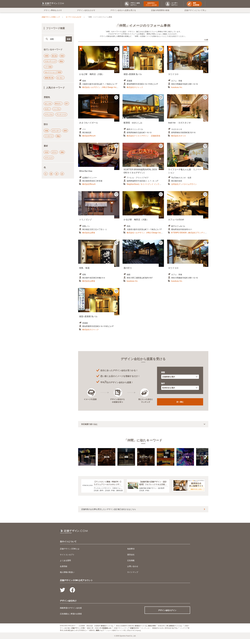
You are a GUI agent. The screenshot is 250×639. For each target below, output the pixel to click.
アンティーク (61, 114)
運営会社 (131, 554)
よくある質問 (65, 560)
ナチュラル (49, 114)
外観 (46, 130)
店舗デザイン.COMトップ (51, 17)
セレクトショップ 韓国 (53, 72)
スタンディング (50, 61)
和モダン (58, 103)
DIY (66, 103)
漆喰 (62, 152)
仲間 (46, 56)
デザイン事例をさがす (53, 10)
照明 (65, 130)
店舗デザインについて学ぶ (195, 10)
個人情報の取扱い (67, 572)
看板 (58, 136)
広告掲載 (131, 560)
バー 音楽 (48, 67)
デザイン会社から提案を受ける (123, 10)
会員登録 (63, 566)
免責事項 (131, 548)
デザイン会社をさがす (86, 10)
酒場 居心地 (49, 77)
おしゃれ (48, 103)
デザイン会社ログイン (167, 610)
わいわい (60, 77)
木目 (46, 152)
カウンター (56, 130)
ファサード (49, 136)
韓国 (62, 56)
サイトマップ (132, 572)
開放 (61, 61)
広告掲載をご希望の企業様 (71, 613)
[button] (205, 456)
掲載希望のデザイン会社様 (151, 4)
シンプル (57, 109)
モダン (47, 109)
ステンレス (49, 157)
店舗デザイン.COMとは (69, 548)
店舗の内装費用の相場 (160, 10)
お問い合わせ (132, 566)
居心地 (54, 56)
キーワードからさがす (73, 17)
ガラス (54, 152)
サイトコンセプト (67, 554)
